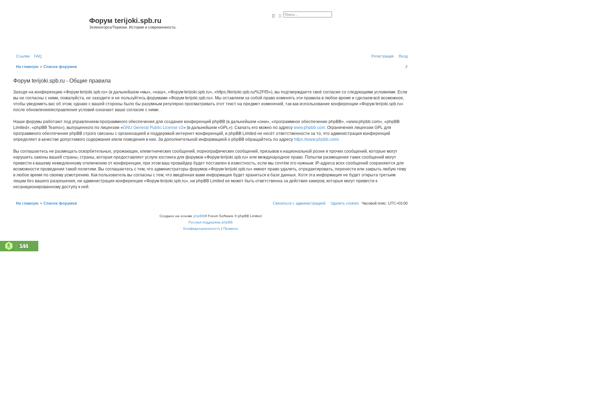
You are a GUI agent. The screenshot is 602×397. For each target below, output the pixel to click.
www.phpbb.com (309, 127)
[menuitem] (36, 56)
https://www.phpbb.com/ (316, 139)
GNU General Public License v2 (153, 127)
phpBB (198, 216)
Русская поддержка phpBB (210, 222)
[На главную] (50, 29)
